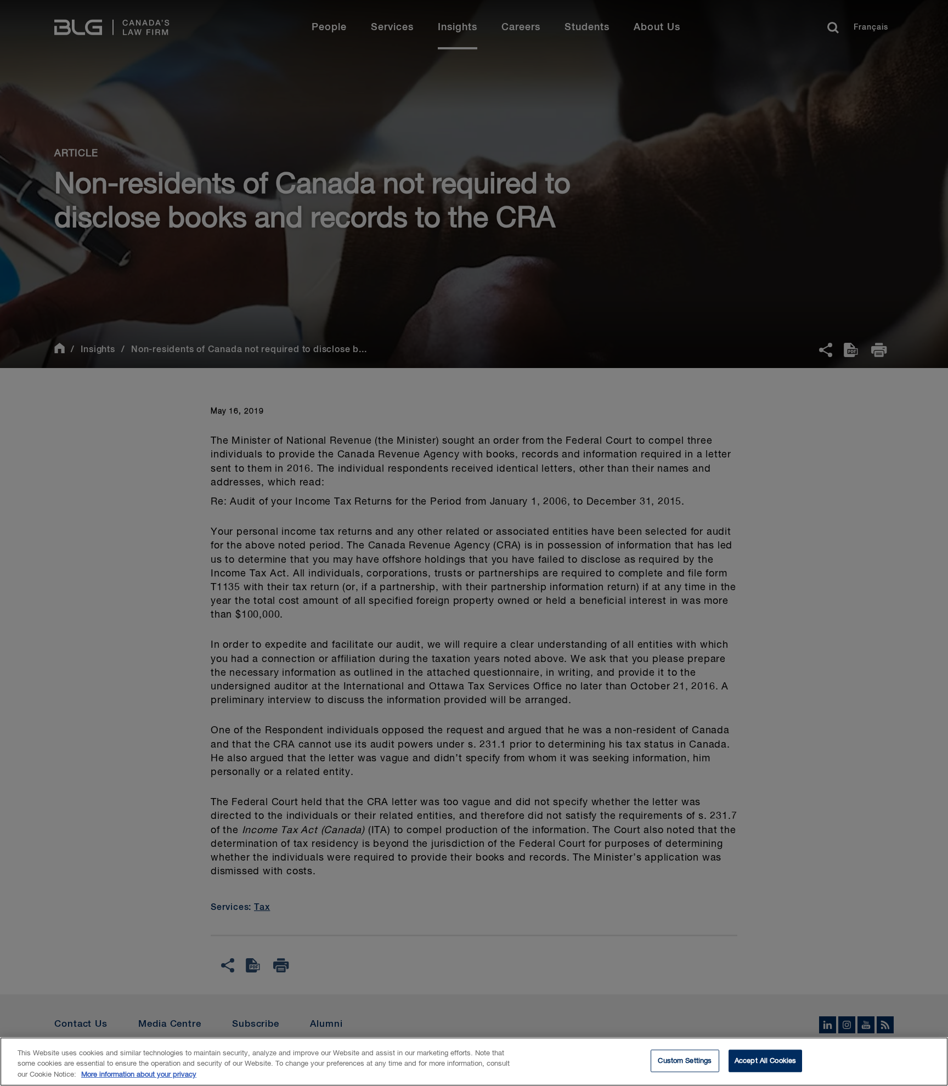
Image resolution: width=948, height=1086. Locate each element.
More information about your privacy (138, 1074)
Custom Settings (685, 1060)
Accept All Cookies (765, 1060)
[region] (474, 1061)
